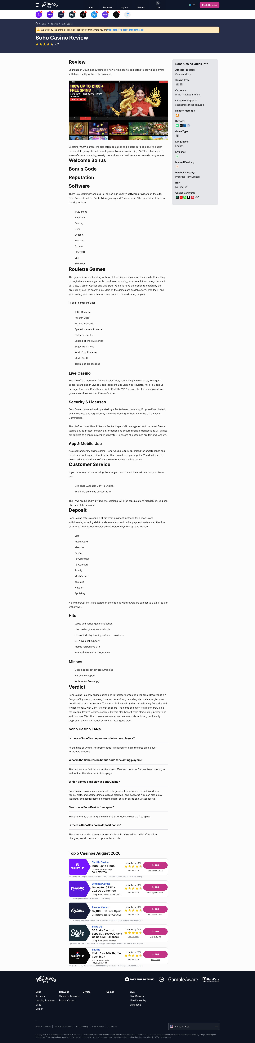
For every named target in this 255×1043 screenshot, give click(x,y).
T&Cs (104, 898)
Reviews (40, 996)
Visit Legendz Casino (155, 893)
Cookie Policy (98, 1026)
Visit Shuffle (155, 960)
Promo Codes (67, 1000)
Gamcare (142, 1037)
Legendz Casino (101, 883)
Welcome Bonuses (69, 996)
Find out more (133, 870)
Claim (155, 865)
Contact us (112, 1026)
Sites (38, 991)
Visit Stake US (155, 937)
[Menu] (37, 5)
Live (132, 991)
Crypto (87, 991)
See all (127, 15)
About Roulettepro (43, 1026)
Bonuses (64, 991)
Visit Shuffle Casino (155, 871)
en (194, 5)
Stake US (97, 926)
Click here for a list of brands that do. (125, 29)
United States (181, 1026)
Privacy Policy (82, 1026)
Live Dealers (137, 996)
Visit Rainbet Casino (155, 915)
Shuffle (96, 949)
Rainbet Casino (100, 907)
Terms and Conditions (63, 1026)
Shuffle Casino (100, 862)
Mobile (39, 1008)
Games (110, 991)
